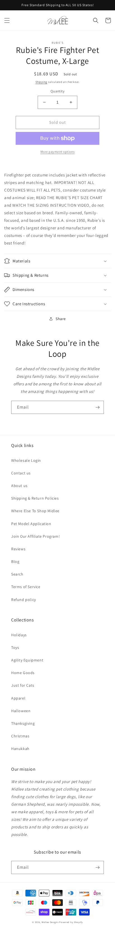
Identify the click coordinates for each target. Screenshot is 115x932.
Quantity (57, 91)
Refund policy (23, 599)
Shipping (41, 82)
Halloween (20, 710)
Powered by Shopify (71, 922)
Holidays (19, 634)
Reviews (18, 548)
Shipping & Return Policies (35, 498)
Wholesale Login (26, 460)
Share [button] (61, 318)
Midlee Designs (50, 922)
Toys (15, 647)
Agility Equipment (27, 660)
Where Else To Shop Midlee (35, 510)
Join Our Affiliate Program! (35, 536)
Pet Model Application (31, 523)
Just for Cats (22, 685)
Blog (15, 561)
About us (19, 485)
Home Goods (23, 672)
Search (17, 574)
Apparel (18, 698)
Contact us (21, 473)
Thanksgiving (23, 723)
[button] (7, 20)
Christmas (20, 735)
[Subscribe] (97, 407)
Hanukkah (20, 748)
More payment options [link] (57, 152)
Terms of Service (25, 586)
